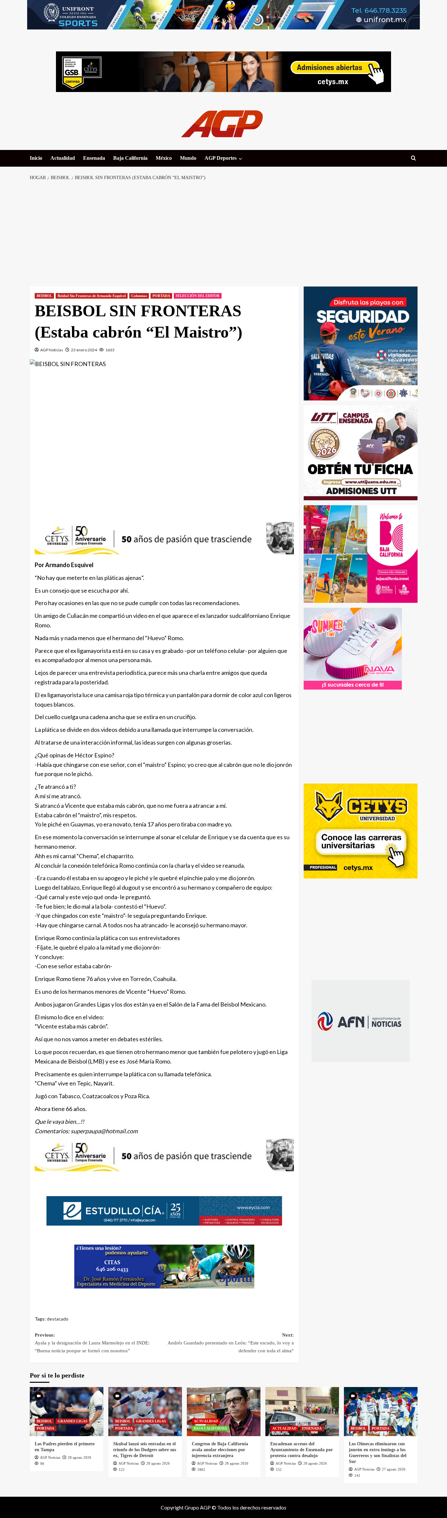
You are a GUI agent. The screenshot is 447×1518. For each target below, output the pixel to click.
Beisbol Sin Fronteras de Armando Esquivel (92, 296)
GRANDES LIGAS (72, 1421)
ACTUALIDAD (206, 1421)
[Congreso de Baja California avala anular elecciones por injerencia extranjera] (223, 1411)
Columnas (139, 296)
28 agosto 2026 (79, 1457)
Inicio (36, 158)
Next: (231, 1342)
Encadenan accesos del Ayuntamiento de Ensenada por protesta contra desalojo (301, 1449)
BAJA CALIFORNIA (210, 1428)
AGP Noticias (51, 349)
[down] (240, 159)
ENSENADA (312, 1428)
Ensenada (94, 158)
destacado (57, 1319)
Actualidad (62, 158)
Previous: (92, 1342)
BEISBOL (44, 296)
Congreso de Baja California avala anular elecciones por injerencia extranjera (220, 1449)
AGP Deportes (221, 158)
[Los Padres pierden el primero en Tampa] (66, 1411)
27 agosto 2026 (393, 1469)
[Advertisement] (224, 234)
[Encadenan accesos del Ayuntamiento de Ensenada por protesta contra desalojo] (302, 1411)
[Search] (413, 158)
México (164, 158)
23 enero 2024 (84, 349)
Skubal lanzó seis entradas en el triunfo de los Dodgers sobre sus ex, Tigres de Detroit (144, 1449)
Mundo (188, 158)
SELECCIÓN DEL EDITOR (198, 296)
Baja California (130, 158)
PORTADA (161, 296)
